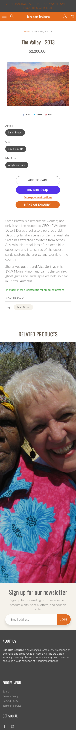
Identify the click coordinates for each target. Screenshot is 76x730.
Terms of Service (12, 705)
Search (6, 691)
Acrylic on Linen (16, 165)
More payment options (38, 197)
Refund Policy (10, 700)
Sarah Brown (15, 132)
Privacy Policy (10, 696)
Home (27, 31)
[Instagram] (13, 726)
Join (63, 619)
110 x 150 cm (15, 148)
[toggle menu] (4, 16)
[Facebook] (4, 726)
